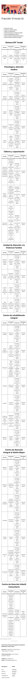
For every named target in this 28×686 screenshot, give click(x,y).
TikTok (13, 675)
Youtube (14, 673)
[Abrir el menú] (14, 15)
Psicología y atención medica (10, 29)
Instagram (14, 671)
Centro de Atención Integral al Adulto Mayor (13, 35)
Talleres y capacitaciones (9, 31)
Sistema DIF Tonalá (8, 28)
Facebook (14, 669)
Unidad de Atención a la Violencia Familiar (13, 32)
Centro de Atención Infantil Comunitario (12, 37)
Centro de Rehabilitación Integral (11, 34)
